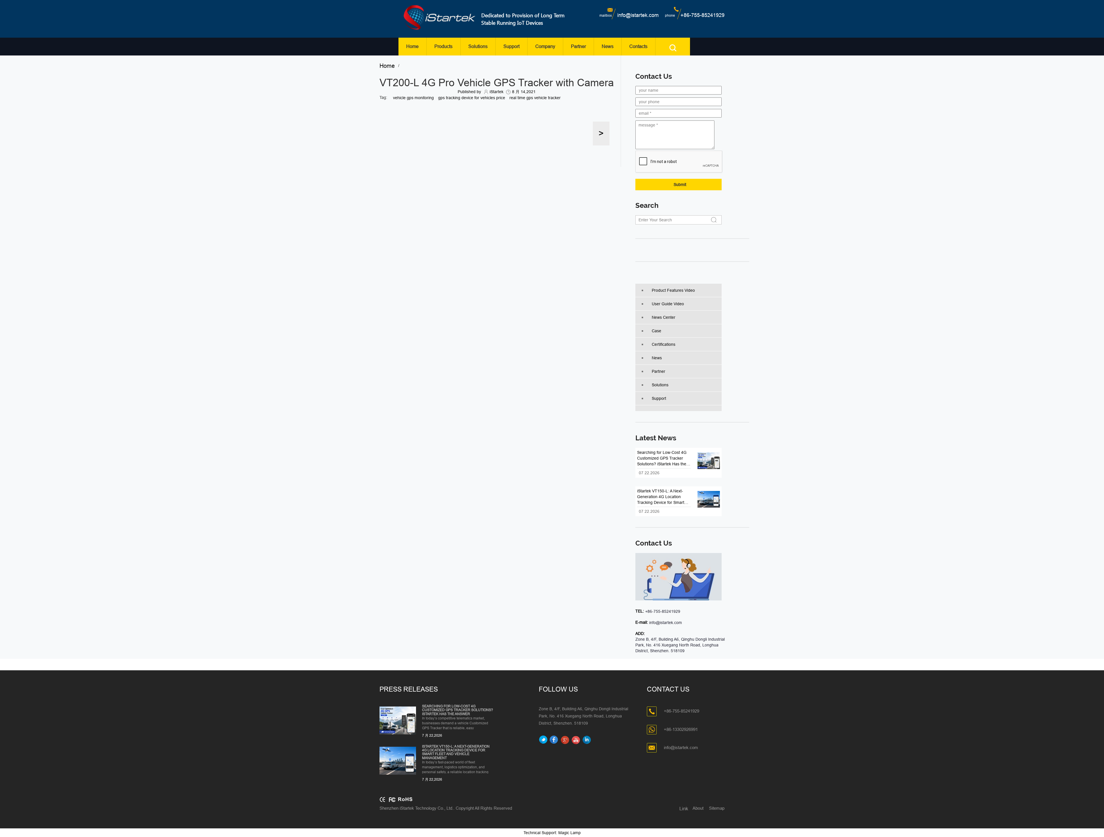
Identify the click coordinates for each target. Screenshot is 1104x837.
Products (443, 46)
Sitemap (716, 808)
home (388, 66)
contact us (653, 543)
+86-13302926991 (681, 729)
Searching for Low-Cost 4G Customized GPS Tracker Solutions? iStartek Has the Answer (457, 710)
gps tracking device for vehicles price (471, 97)
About (698, 808)
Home (412, 46)
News (608, 46)
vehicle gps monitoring (413, 97)
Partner (578, 46)
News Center (663, 317)
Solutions (478, 46)
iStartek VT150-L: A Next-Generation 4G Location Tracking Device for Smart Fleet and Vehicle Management (456, 752)
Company (545, 46)
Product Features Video (673, 290)
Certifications (663, 344)
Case (656, 331)
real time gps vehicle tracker (535, 97)
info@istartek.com (638, 15)
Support (511, 46)
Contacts (638, 46)
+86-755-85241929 (702, 15)
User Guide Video (668, 304)
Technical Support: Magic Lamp (552, 832)
